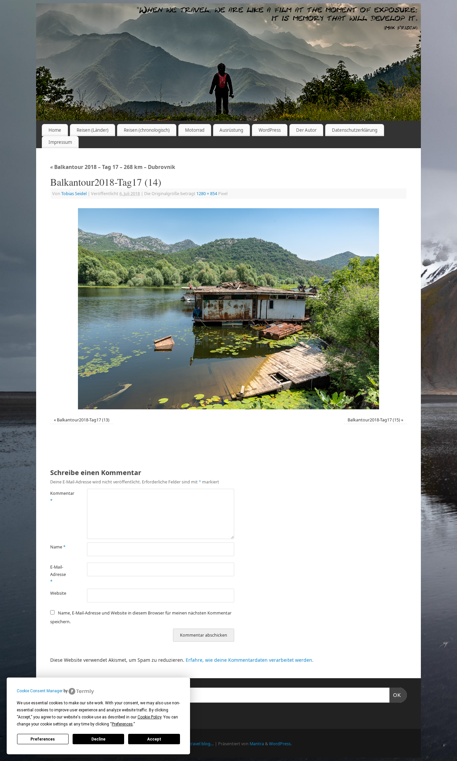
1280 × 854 (206, 193)
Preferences (42, 739)
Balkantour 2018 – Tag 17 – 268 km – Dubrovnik (112, 167)
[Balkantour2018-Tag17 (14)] (228, 308)
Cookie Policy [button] (149, 717)
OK (395, 695)
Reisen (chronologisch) (147, 130)
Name (58, 547)
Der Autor (306, 130)
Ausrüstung (231, 130)
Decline (98, 739)
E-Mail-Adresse (58, 574)
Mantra (257, 744)
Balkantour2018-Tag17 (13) (83, 420)
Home (55, 130)
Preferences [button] (122, 724)
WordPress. (280, 744)
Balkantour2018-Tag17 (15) (374, 420)
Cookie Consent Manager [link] (40, 691)
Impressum (60, 142)
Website (58, 593)
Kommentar (59, 496)
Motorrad (194, 130)
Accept (154, 739)
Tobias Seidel (74, 193)
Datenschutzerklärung (354, 130)
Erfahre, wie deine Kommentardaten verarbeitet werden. (249, 660)
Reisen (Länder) (92, 130)
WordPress (270, 130)
